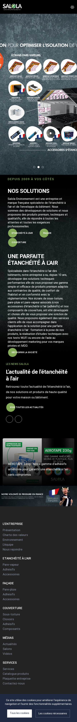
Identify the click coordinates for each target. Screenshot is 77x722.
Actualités (10, 644)
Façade (47, 233)
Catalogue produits (16, 673)
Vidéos (7, 653)
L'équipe (8, 544)
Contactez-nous (14, 683)
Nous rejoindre (12, 549)
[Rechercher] (66, 7)
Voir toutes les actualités (26, 407)
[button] (34, 167)
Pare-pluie (9, 589)
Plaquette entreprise (16, 678)
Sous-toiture (11, 614)
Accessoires (11, 574)
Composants (11, 629)
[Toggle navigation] (72, 7)
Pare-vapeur (11, 564)
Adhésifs (9, 569)
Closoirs (8, 619)
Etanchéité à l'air (22, 233)
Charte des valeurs (15, 535)
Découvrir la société (24, 352)
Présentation (11, 530)
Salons (7, 649)
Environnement (13, 540)
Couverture (19, 242)
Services (8, 669)
